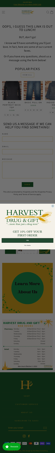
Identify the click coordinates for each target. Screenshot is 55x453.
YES (27, 240)
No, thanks (27, 245)
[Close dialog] (53, 206)
